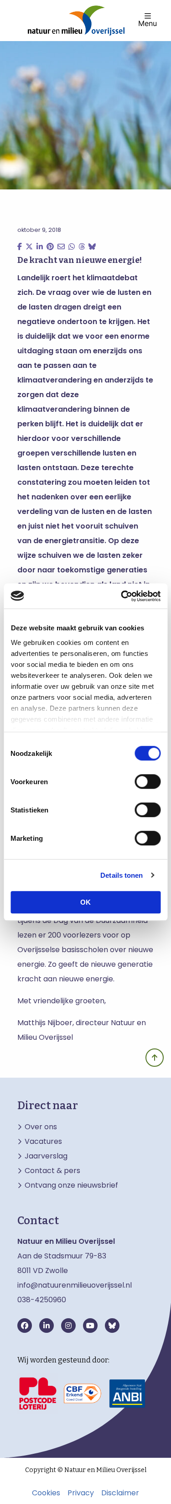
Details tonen (121, 875)
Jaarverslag (46, 1156)
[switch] (148, 781)
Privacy (80, 1493)
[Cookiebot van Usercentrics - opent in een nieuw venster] (122, 596)
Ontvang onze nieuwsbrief (71, 1185)
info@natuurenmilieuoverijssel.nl (74, 1285)
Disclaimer (120, 1493)
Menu (147, 23)
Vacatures (43, 1141)
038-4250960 (41, 1299)
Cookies (46, 1493)
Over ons (41, 1127)
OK (85, 902)
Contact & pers (52, 1170)
